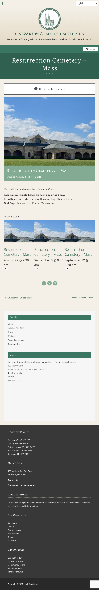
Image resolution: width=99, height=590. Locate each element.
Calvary (11, 526)
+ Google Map (16, 373)
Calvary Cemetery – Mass (82, 297)
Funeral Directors (15, 561)
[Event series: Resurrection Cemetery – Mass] (6, 268)
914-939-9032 (23, 454)
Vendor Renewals (15, 571)
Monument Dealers (16, 564)
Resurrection (14, 344)
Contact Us (13, 480)
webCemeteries (31, 584)
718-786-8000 (21, 443)
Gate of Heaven (14, 530)
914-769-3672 (28, 447)
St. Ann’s (11, 537)
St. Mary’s (12, 540)
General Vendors (15, 558)
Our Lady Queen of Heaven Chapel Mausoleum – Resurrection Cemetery (43, 362)
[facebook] (2, 3)
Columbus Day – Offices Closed (18, 297)
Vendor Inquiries (15, 568)
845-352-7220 (23, 440)
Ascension (12, 523)
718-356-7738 (25, 450)
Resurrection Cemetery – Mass (17, 252)
